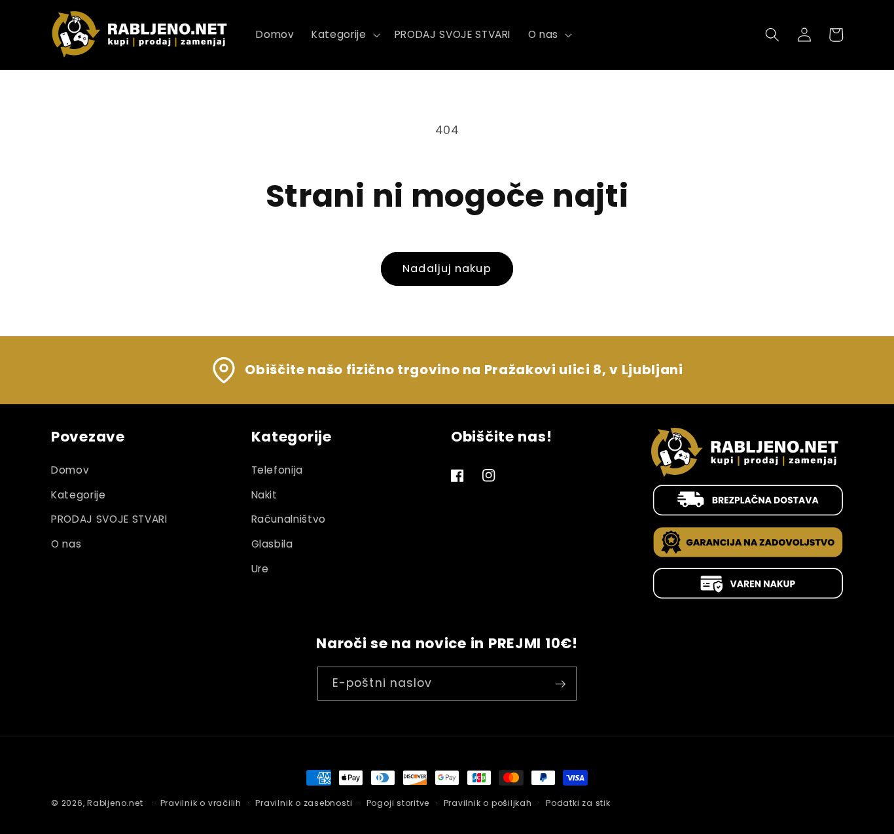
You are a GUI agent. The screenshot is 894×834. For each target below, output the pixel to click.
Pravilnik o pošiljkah (488, 802)
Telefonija (277, 470)
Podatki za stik (578, 802)
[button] (344, 35)
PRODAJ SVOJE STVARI (109, 519)
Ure (260, 569)
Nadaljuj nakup (446, 268)
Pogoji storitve (398, 802)
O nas (66, 544)
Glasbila (272, 544)
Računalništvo (289, 519)
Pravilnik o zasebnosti (303, 802)
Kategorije (78, 495)
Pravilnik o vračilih (200, 802)
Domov (70, 470)
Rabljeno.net (115, 802)
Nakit (264, 495)
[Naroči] (560, 684)
